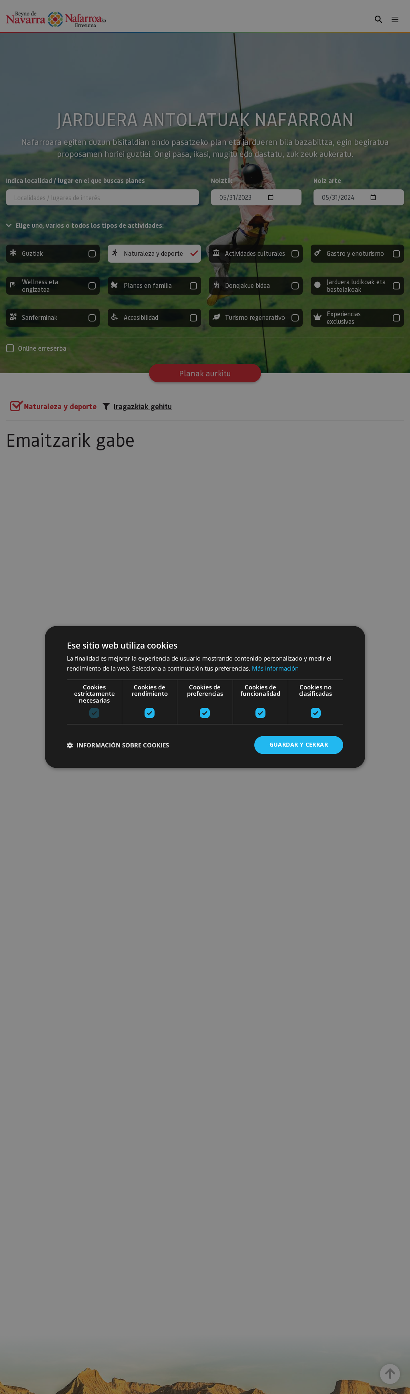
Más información (275, 669)
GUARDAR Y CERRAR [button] (298, 745)
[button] (118, 745)
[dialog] (205, 697)
